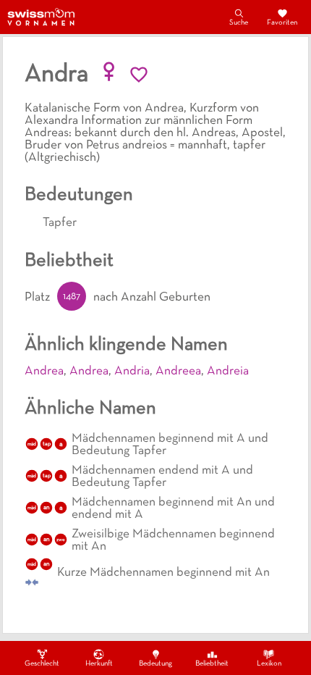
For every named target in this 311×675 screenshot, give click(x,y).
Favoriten (282, 23)
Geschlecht (42, 664)
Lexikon (269, 664)
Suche (238, 23)
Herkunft (99, 664)
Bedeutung (155, 664)
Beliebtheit (212, 664)
